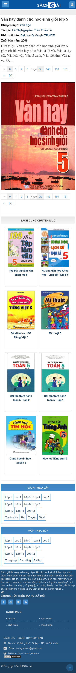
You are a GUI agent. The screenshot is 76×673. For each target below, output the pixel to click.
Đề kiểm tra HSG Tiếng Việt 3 (21, 335)
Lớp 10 (9, 510)
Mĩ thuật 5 (55, 333)
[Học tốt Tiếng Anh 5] (55, 435)
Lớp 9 (36, 504)
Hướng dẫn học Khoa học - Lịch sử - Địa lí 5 (55, 273)
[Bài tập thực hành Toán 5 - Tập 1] (55, 372)
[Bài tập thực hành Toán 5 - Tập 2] (21, 372)
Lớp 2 (18, 497)
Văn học (25, 25)
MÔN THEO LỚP (38, 530)
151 (65, 69)
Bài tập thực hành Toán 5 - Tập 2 (21, 398)
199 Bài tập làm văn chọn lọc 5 (21, 273)
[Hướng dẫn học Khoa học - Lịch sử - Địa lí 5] (55, 247)
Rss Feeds (46, 618)
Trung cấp (11, 560)
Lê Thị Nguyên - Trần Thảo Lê (32, 30)
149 (48, 69)
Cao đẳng (25, 560)
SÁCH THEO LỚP (38, 487)
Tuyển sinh (11, 517)
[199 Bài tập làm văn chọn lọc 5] (21, 247)
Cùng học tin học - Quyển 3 (21, 460)
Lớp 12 (31, 510)
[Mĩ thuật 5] (55, 310)
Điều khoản (46, 625)
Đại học (38, 560)
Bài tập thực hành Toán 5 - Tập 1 (55, 398)
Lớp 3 (27, 497)
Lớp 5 (46, 497)
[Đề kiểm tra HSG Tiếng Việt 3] (21, 310)
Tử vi (42, 517)
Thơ (23, 517)
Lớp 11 (20, 510)
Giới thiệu (13, 625)
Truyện (32, 517)
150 (57, 69)
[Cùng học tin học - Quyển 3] (21, 435)
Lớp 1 (8, 497)
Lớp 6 (8, 504)
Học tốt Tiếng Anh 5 (55, 458)
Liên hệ (11, 618)
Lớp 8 (27, 504)
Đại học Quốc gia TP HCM (38, 35)
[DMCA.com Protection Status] (13, 656)
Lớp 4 (36, 497)
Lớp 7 (18, 504)
